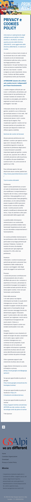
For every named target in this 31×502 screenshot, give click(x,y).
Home (4, 454)
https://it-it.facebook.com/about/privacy (13, 394)
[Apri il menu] (28, 7)
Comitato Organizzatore (9, 456)
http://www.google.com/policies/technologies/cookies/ (15, 384)
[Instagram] (3, 427)
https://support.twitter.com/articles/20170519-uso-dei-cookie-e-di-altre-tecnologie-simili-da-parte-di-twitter (15, 407)
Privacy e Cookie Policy (9, 462)
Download (5, 459)
